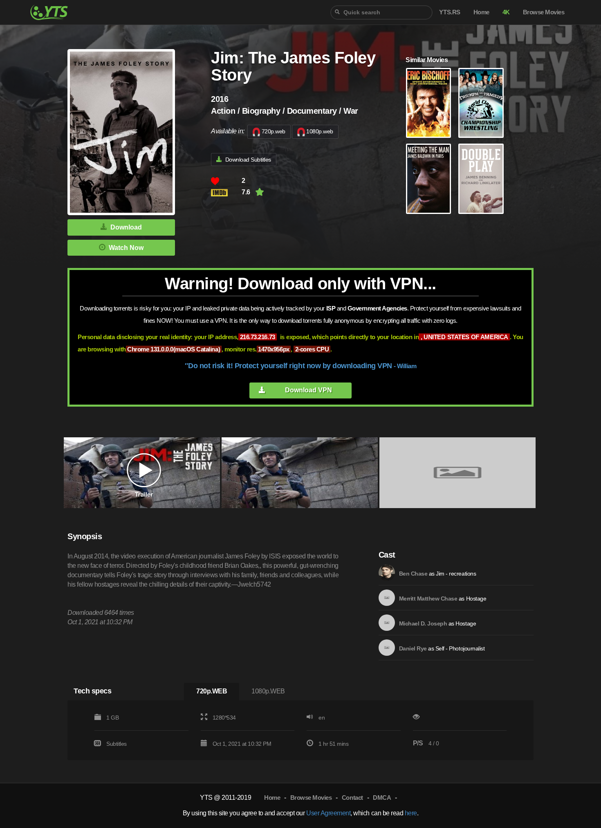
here (411, 813)
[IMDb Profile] (387, 573)
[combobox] (381, 12)
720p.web (273, 131)
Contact (352, 797)
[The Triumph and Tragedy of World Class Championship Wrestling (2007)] (480, 103)
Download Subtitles (248, 159)
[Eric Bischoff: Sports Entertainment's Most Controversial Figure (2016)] (428, 103)
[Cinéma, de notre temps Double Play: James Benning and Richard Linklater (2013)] (480, 179)
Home (272, 797)
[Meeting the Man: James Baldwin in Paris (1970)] (428, 179)
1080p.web (319, 131)
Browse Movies (311, 797)
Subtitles (116, 743)
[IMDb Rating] (226, 192)
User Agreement (328, 813)
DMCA (382, 797)
